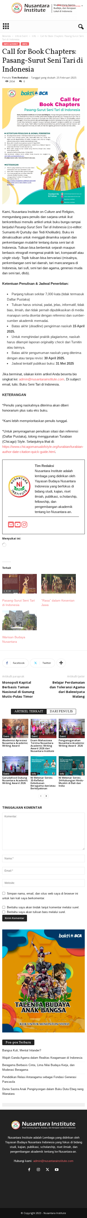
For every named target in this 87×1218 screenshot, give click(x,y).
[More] (61, 662)
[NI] (43, 10)
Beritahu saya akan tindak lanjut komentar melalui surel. (43, 907)
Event (6, 736)
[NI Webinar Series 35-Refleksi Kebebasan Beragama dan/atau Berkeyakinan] (44, 766)
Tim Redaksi (20, 77)
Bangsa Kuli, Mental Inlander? (21, 1050)
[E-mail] (11, 526)
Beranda (6, 36)
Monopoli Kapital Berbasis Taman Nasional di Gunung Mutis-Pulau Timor (18, 689)
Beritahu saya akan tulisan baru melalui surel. (36, 912)
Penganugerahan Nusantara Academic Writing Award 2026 (71, 743)
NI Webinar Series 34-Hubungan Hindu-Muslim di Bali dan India (71, 781)
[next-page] (46, 796)
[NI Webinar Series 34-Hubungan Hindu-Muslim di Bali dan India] (72, 766)
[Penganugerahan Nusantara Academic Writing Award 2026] (72, 728)
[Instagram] (39, 1170)
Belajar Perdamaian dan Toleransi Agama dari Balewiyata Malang (67, 689)
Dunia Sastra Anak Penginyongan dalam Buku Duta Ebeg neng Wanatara (42, 1091)
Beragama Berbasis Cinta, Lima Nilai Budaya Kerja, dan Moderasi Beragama (38, 1067)
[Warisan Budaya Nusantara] (19, 620)
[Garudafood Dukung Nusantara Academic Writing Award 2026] (15, 766)
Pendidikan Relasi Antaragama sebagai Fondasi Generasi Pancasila (39, 1079)
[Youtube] (18, 526)
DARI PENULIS (61, 711)
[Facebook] (30, 1170)
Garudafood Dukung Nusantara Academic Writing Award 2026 (15, 780)
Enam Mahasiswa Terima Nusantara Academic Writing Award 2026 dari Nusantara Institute (42, 746)
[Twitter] (48, 1170)
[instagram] (24, 526)
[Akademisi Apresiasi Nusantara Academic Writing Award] (15, 728)
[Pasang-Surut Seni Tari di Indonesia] (19, 584)
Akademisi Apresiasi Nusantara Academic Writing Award (15, 743)
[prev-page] (41, 796)
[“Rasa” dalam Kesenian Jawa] (58, 584)
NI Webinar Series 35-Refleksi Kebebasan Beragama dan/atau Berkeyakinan (43, 783)
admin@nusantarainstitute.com (41, 379)
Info (34, 36)
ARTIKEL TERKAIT (28, 711)
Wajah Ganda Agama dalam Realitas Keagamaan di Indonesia (42, 1057)
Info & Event (21, 36)
